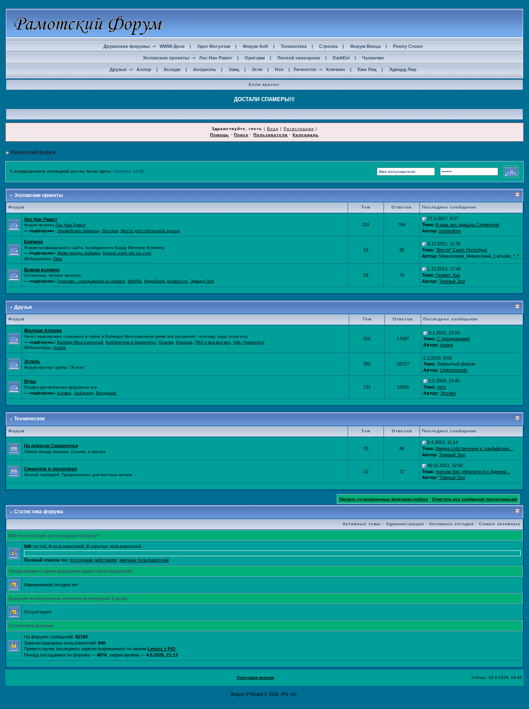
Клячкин (335, 69)
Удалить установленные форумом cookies (383, 499)
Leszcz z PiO (162, 648)
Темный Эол (452, 281)
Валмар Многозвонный (80, 342)
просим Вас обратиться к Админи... (473, 471)
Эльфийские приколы (78, 230)
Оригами (255, 57)
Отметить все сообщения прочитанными (474, 499)
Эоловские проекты (38, 195)
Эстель (32, 361)
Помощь (219, 135)
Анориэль (204, 69)
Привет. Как (448, 275)
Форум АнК (255, 46)
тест (441, 386)
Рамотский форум (33, 152)
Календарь (306, 135)
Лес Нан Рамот (215, 57)
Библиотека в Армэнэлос (131, 342)
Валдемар (106, 393)
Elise (57, 258)
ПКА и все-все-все (213, 342)
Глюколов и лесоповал (50, 468)
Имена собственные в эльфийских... (474, 448)
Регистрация (299, 128)
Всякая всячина (42, 269)
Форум (238, 694)
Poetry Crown (408, 46)
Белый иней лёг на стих (127, 253)
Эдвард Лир (403, 69)
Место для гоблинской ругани (150, 230)
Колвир (64, 393)
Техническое (29, 419)
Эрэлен (448, 393)
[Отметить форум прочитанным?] (13, 448)
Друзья (23, 307)
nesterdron (450, 230)
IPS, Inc (289, 694)
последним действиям (93, 559)
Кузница (184, 342)
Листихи (110, 230)
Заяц (234, 69)
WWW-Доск (172, 46)
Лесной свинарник (298, 57)
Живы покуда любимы (78, 253)
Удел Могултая (213, 46)
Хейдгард (83, 393)
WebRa (135, 281)
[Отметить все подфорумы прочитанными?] (13, 224)
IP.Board (254, 694)
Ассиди (172, 69)
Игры (30, 381)
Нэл (279, 69)
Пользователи (270, 135)
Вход (273, 128)
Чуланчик (373, 57)
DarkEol (341, 57)
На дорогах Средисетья (51, 445)
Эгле (257, 69)
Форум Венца (365, 46)
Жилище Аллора (43, 330)
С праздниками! (453, 338)
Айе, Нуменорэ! (248, 342)
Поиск (241, 135)
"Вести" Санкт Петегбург (461, 249)
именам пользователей (144, 559)
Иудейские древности (166, 281)
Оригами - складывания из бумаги (91, 281)
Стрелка (328, 46)
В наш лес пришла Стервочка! (467, 224)
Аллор (143, 69)
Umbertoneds (453, 370)
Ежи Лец (366, 69)
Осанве (166, 342)
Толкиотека (294, 46)
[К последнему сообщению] (424, 218)
